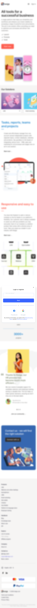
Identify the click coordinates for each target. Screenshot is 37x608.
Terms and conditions (22, 319)
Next (18, 300)
